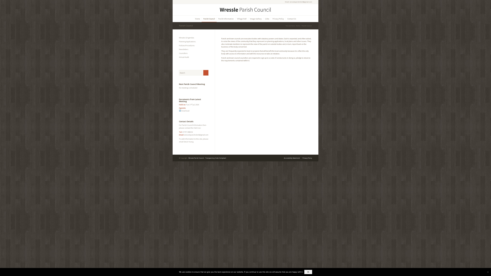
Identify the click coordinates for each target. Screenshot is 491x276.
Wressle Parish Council (196, 158)
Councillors (183, 53)
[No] (488, 272)
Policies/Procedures (187, 45)
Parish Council (186, 25)
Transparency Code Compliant (215, 158)
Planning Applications (187, 41)
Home (298, 26)
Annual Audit (184, 57)
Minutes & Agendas (186, 38)
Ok (308, 272)
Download (185, 111)
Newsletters (183, 49)
